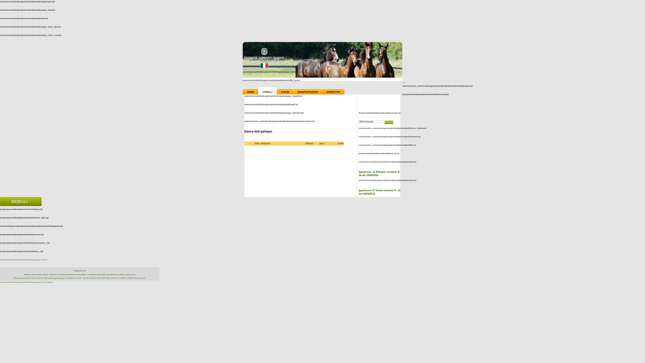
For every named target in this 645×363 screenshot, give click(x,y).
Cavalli (267, 92)
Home (250, 92)
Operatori (333, 92)
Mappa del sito (80, 271)
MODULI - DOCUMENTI (21, 202)
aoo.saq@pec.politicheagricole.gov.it (130, 278)
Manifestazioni (308, 92)
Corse (285, 92)
